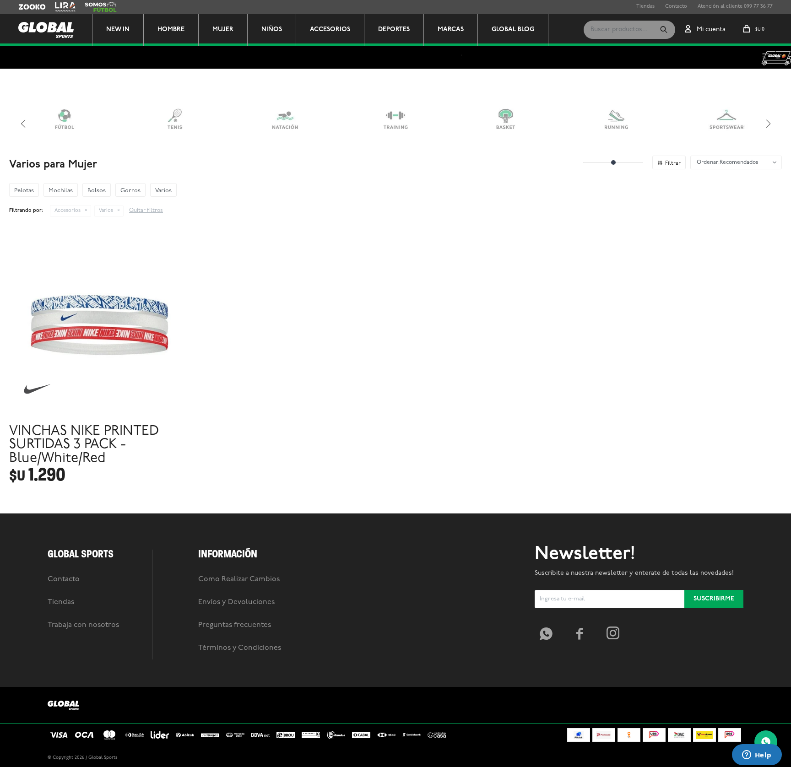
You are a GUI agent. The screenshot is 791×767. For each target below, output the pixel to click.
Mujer (222, 29)
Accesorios (330, 29)
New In (118, 29)
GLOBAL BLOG (513, 29)
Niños (271, 29)
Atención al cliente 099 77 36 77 (735, 6)
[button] (663, 30)
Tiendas (645, 6)
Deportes (394, 29)
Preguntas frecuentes (234, 625)
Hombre (170, 29)
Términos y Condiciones (239, 648)
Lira (59, 7)
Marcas (451, 29)
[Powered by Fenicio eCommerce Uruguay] (729, 758)
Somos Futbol (101, 7)
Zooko (26, 7)
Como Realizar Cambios (239, 579)
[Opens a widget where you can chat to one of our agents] (756, 755)
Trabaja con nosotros (83, 625)
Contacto (676, 6)
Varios (106, 210)
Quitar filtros (146, 210)
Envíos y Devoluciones (236, 602)
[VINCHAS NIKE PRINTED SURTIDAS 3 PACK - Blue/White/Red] (102, 325)
